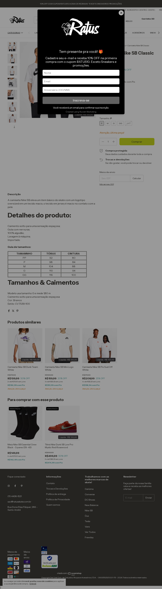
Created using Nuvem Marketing (81, 112)
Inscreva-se (81, 100)
